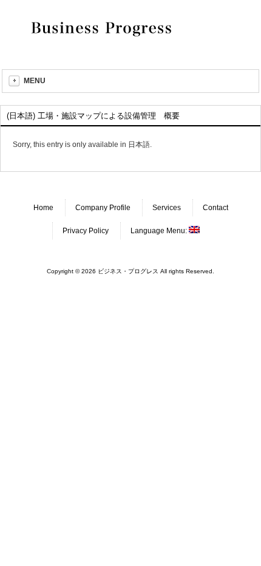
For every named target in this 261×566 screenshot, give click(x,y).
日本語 (139, 144)
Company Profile (102, 207)
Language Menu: (159, 231)
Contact (215, 207)
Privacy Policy (86, 231)
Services (166, 207)
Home (43, 207)
